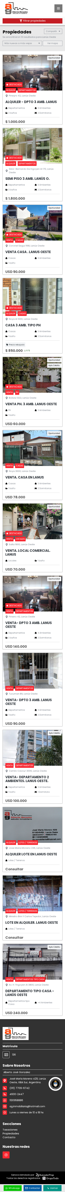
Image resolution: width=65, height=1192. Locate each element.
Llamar (54, 1188)
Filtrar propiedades (34, 20)
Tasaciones (10, 1129)
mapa (54, 43)
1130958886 (16, 1100)
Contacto (9, 1137)
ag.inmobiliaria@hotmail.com (27, 1106)
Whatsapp (14, 1188)
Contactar (34, 1188)
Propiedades (11, 1133)
